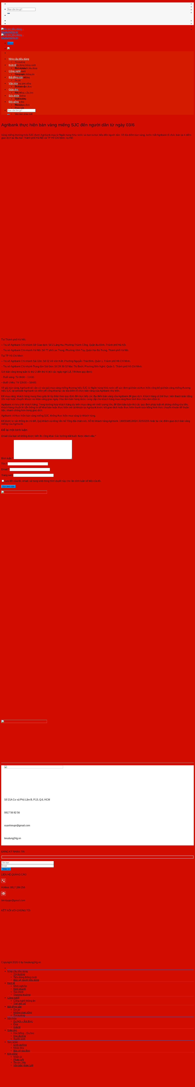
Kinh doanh (19, 988)
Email (5, 469)
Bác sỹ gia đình (21, 1050)
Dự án (18, 80)
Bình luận (7, 458)
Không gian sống (23, 83)
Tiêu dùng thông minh (25, 65)
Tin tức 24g (19, 1062)
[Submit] (8, 13)
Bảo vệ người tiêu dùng (26, 980)
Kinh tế (12, 65)
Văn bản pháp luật (23, 114)
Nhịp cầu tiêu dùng (19, 58)
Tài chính (18, 991)
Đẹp (15, 1024)
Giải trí (16, 1027)
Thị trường (20, 62)
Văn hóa (13, 83)
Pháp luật (19, 108)
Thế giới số (19, 1003)
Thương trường (21, 994)
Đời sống (14, 101)
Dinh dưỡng (20, 98)
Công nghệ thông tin (24, 74)
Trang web (7, 475)
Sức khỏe (14, 95)
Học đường (19, 1036)
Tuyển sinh (19, 1038)
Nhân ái (18, 105)
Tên (4, 463)
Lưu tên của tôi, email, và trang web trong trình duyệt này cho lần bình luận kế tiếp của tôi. (53, 481)
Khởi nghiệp (20, 68)
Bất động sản (16, 77)
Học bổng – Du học (24, 92)
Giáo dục (13, 89)
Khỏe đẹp (18, 1047)
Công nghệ (15, 71)
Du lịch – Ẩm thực (23, 86)
